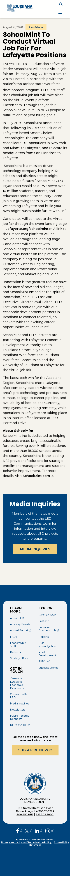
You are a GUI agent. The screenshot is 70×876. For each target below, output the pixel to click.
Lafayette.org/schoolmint (28, 229)
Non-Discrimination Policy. (36, 842)
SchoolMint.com (38, 476)
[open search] (61, 4)
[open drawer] (61, 13)
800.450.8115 (25, 814)
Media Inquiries (35, 549)
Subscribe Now (38, 750)
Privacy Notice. (10, 842)
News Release (36, 27)
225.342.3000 (44, 814)
